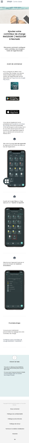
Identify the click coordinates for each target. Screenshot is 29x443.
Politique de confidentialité (15, 414)
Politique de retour (15, 424)
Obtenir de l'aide (14, 362)
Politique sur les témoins (15, 419)
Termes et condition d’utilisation (15, 429)
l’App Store (15, 78)
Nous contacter (14, 409)
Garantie (14, 434)
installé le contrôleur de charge (14, 124)
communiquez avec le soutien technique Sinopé (13, 374)
